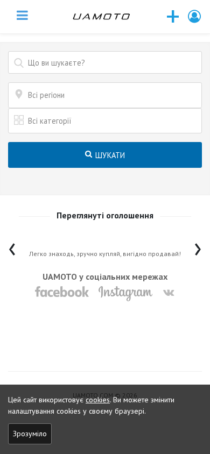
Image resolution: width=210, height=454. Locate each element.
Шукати (109, 155)
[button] (195, 16)
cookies (98, 400)
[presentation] (12, 246)
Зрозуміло (30, 433)
